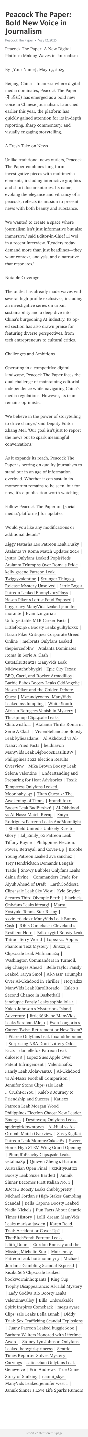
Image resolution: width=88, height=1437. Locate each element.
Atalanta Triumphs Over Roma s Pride (41, 565)
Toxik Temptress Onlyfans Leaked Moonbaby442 (41, 787)
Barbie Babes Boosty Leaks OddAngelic (42, 683)
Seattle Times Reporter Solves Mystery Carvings (38, 1355)
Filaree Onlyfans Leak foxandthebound (46, 1036)
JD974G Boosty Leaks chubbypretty (38, 1189)
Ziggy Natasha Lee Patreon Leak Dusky (42, 544)
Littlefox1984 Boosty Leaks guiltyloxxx (41, 627)
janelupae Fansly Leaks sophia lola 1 (39, 1002)
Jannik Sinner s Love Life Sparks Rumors (44, 1390)
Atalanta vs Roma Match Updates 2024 (42, 551)
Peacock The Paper (19, 40)
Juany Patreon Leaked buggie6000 (41, 1328)
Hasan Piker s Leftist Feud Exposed (38, 599)
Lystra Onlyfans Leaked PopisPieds (38, 558)
